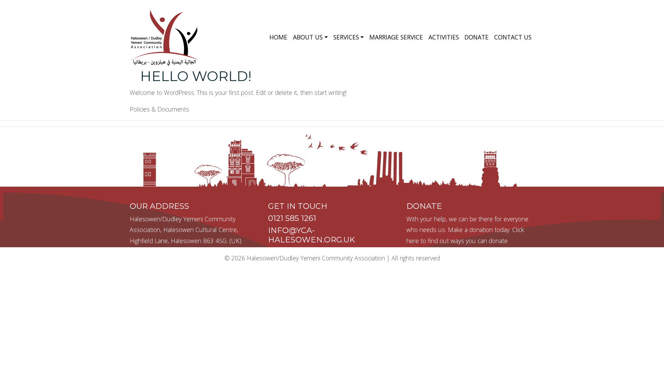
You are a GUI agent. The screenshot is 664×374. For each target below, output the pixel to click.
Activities (443, 37)
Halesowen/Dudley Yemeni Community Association (316, 258)
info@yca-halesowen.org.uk (311, 234)
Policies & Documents (159, 109)
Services (346, 37)
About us (308, 37)
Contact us (513, 37)
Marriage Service (396, 37)
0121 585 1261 (292, 218)
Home (278, 37)
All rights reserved (415, 258)
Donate (476, 37)
